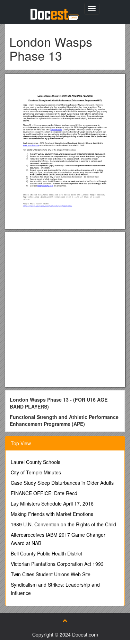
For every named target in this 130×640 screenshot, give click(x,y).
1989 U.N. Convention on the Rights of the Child (63, 524)
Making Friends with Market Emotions (52, 513)
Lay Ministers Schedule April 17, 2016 (52, 503)
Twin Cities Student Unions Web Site (50, 574)
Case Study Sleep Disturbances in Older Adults (62, 482)
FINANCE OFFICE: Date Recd (44, 493)
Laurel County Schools (35, 461)
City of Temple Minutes (36, 472)
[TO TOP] (65, 620)
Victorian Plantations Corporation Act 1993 (57, 563)
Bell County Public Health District (46, 553)
